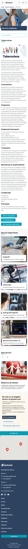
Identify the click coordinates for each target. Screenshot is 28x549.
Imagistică (4, 518)
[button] (7, 450)
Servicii (3, 502)
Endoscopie (4, 521)
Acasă (2, 7)
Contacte (3, 512)
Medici (3, 505)
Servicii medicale (9, 7)
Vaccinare (4, 531)
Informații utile (5, 508)
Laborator (4, 525)
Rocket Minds (16, 547)
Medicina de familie (7, 515)
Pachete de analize (6, 528)
